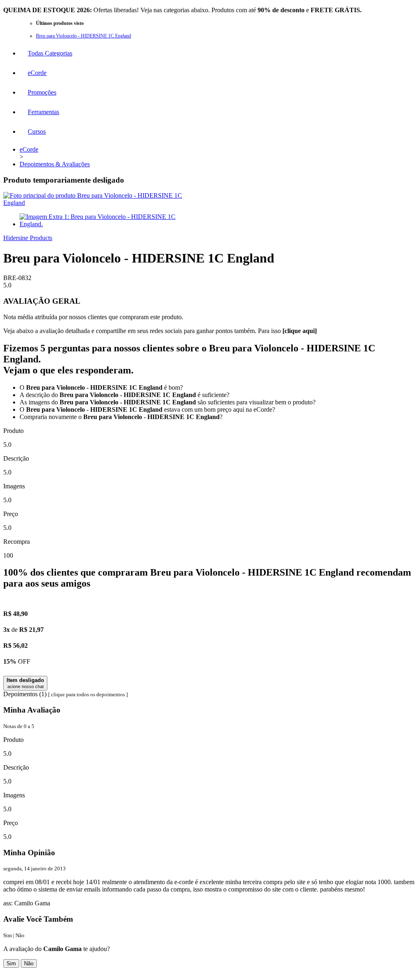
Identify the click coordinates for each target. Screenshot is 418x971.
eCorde (37, 72)
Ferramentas (43, 111)
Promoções (42, 92)
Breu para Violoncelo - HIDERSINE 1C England (83, 36)
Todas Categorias (50, 53)
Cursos (37, 131)
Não (28, 963)
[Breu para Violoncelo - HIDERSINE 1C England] (95, 202)
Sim (11, 963)
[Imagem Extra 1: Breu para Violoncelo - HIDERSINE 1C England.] (103, 224)
